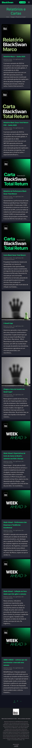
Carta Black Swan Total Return (14, 255)
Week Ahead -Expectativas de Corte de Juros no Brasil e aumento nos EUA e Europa (14, 456)
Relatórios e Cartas (7, 59)
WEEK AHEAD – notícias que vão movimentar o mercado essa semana (15, 662)
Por (18, 59)
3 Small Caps (8, 323)
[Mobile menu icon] (28, 2)
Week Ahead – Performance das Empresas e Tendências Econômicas (15, 525)
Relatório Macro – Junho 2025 (14, 56)
